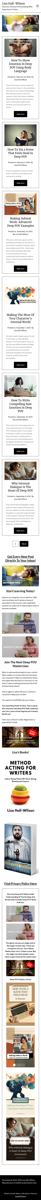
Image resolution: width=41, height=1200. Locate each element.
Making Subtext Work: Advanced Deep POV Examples (20, 222)
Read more (20, 114)
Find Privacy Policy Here (20, 883)
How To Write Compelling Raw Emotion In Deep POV (20, 406)
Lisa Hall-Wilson (13, 3)
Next (24, 544)
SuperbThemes (20, 1196)
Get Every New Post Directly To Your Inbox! (20, 558)
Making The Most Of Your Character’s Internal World (20, 318)
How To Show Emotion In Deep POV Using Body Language (20, 66)
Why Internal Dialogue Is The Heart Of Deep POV (20, 487)
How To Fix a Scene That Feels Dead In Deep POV (21, 153)
